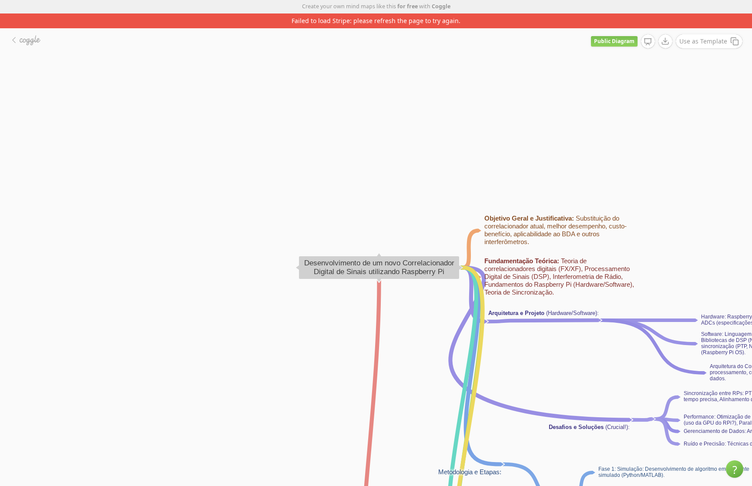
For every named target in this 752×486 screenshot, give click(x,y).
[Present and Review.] (648, 42)
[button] (734, 469)
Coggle (441, 6)
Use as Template (703, 41)
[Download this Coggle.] (665, 41)
